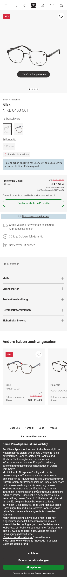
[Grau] (18, 129)
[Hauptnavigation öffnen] (6, 5)
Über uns (15, 428)
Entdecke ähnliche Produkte (33, 203)
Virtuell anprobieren (36, 74)
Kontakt (29, 428)
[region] (33, 377)
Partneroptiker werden (33, 436)
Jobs (41, 428)
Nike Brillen (15, 99)
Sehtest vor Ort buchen (22, 245)
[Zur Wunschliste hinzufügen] (61, 16)
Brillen (5, 99)
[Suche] (15, 5)
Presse (53, 428)
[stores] (24, 5)
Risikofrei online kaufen (35, 216)
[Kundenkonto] (43, 5)
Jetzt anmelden (47, 163)
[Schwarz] (7, 129)
